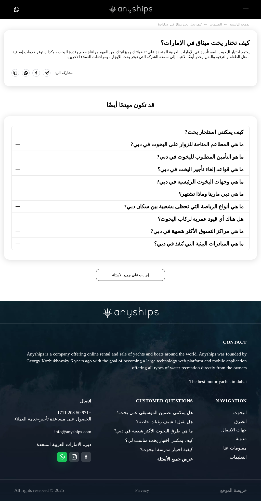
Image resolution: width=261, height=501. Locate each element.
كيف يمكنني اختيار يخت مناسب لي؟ (159, 440)
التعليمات (238, 457)
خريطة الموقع (233, 490)
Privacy (142, 490)
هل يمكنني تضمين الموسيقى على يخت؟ (155, 412)
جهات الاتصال (234, 429)
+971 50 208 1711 (74, 412)
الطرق (240, 421)
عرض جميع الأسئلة (175, 459)
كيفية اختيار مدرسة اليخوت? (166, 449)
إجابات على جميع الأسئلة (130, 275)
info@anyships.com (72, 431)
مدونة (241, 438)
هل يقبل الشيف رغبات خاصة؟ (164, 421)
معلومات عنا (235, 448)
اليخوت (240, 412)
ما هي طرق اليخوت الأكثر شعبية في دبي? (153, 430)
